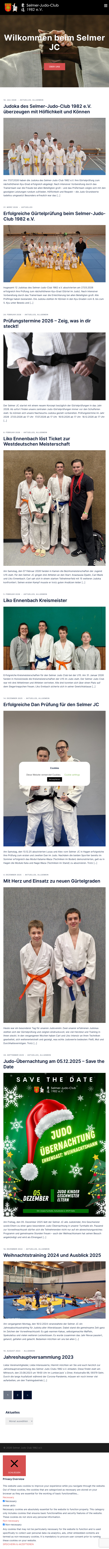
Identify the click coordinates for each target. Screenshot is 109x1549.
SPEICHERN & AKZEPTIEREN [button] (18, 1544)
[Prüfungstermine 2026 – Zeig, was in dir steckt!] (54, 366)
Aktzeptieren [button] (54, 779)
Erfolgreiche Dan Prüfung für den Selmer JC (51, 704)
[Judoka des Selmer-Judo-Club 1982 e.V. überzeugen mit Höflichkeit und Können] (54, 146)
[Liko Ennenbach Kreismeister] (54, 638)
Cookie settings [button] (72, 774)
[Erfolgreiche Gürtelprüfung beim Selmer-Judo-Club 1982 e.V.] (54, 253)
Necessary (11, 1501)
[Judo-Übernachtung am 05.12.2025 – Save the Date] (54, 1144)
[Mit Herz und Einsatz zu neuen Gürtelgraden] (54, 954)
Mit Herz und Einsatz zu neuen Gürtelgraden (51, 881)
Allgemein (37, 100)
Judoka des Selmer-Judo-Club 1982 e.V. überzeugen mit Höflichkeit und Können (47, 108)
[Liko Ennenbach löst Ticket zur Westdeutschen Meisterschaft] (54, 507)
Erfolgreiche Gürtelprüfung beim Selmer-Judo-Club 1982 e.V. (54, 216)
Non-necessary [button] (11, 1520)
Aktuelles (25, 100)
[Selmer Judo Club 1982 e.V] (31, 7)
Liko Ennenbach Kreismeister (35, 600)
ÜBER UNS (54, 57)
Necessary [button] (8, 1497)
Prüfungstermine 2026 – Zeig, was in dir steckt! (47, 323)
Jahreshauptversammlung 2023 (38, 1357)
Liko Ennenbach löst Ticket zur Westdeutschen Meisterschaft (36, 441)
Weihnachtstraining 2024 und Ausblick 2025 (52, 1255)
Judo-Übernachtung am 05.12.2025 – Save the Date (53, 1063)
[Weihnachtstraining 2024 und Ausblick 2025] (54, 1289)
